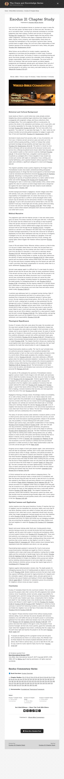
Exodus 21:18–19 (25, 265)
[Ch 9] (12, 679)
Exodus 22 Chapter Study (47, 745)
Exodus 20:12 (43, 180)
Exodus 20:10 (13, 430)
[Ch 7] (50, 677)
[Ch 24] (42, 681)
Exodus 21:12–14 (43, 174)
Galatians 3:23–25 (29, 622)
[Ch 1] (24, 677)
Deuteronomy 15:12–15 (25, 146)
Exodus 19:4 (13, 47)
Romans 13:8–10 (23, 470)
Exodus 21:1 (21, 35)
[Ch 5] (42, 677)
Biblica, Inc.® (22, 659)
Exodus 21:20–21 (45, 281)
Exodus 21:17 (34, 180)
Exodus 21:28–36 (25, 610)
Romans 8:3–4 (13, 470)
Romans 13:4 (24, 564)
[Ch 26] (52, 681)
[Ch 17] (52, 679)
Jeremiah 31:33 (47, 468)
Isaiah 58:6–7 (18, 580)
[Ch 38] (24, 685)
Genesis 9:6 (28, 379)
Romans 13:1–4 (25, 365)
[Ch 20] (21, 681)
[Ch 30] (26, 683)
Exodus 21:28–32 (28, 313)
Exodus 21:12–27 (21, 69)
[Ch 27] (11, 683)
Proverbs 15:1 (42, 534)
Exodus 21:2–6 (37, 227)
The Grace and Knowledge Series (26, 3)
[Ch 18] (11, 681)
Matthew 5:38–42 (14, 365)
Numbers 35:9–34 (27, 456)
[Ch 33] (42, 683)
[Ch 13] (32, 679)
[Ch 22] (31, 681)
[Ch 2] (28, 677)
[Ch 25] (47, 681)
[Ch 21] (26, 681)
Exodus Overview (27, 673)
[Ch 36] (13, 685)
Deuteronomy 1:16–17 (42, 134)
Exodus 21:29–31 (41, 399)
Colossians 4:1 (37, 438)
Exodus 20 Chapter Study (17, 745)
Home (6, 11)
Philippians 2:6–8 (32, 482)
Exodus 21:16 (13, 188)
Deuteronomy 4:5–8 (24, 47)
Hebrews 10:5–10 (43, 482)
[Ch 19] (16, 681)
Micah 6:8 (12, 69)
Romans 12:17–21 (22, 369)
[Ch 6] (46, 677)
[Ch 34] (47, 683)
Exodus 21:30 (19, 490)
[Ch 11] (22, 679)
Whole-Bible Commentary (16, 11)
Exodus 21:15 (25, 180)
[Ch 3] (33, 677)
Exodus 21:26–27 (23, 289)
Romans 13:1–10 (18, 622)
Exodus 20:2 (19, 128)
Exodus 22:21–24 (29, 128)
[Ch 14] (37, 679)
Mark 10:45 (34, 444)
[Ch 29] (21, 683)
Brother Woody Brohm (36, 22)
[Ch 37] (19, 685)
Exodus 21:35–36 (41, 405)
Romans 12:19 (31, 556)
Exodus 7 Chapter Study (15, 697)
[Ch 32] (37, 683)
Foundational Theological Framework (32, 689)
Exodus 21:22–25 (14, 305)
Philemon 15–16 (47, 438)
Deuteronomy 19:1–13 (40, 456)
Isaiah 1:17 (42, 462)
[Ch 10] (17, 679)
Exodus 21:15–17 (39, 257)
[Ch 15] (42, 679)
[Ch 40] (34, 685)
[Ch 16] (47, 679)
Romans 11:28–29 (41, 622)
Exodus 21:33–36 (35, 205)
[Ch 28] (16, 683)
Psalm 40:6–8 (22, 482)
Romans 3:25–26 (21, 498)
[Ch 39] (29, 685)
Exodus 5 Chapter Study (46, 697)
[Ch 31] (32, 683)
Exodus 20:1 (13, 35)
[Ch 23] (36, 681)
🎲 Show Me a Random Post (32, 731)
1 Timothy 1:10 (22, 188)
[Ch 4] (37, 677)
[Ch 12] (27, 679)
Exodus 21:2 (13, 146)
